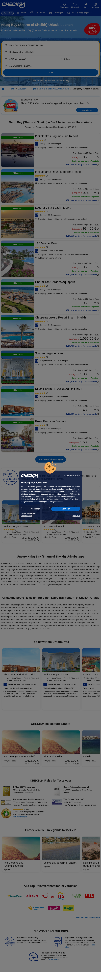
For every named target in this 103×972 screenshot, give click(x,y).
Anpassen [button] (35, 509)
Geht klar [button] (66, 509)
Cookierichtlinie (26, 516)
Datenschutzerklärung (28, 513)
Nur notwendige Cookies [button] (71, 475)
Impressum (76, 516)
